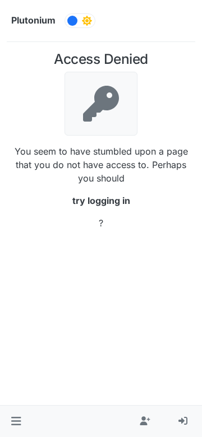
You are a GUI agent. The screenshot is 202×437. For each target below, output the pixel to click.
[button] (15, 421)
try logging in (101, 200)
